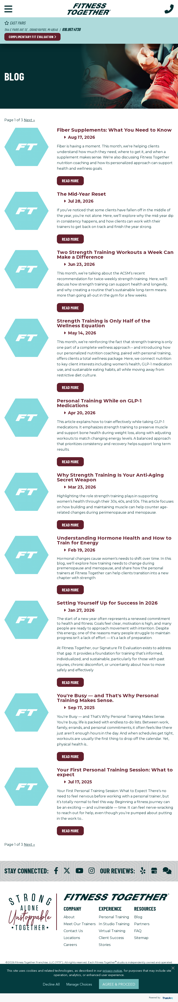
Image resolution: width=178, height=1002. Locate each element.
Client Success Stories (111, 941)
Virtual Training (112, 931)
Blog (138, 917)
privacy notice (112, 970)
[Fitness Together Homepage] (89, 8)
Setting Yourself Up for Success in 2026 (107, 603)
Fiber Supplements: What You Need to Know (114, 130)
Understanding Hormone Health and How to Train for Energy (114, 540)
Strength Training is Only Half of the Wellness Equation (103, 323)
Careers (70, 945)
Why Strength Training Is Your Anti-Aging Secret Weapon (110, 477)
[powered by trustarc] (167, 998)
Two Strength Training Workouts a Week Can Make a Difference (115, 254)
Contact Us (73, 931)
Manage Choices (79, 984)
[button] (8, 8)
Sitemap (141, 938)
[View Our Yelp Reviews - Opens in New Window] (143, 870)
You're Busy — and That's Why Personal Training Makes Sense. (107, 698)
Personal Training (114, 917)
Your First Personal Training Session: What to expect (115, 772)
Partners (141, 924)
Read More (70, 180)
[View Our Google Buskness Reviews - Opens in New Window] (154, 871)
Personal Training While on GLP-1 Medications (99, 403)
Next (29, 120)
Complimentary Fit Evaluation (31, 37)
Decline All (51, 984)
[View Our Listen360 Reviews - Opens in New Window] (167, 870)
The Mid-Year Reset (81, 194)
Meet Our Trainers (80, 924)
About (69, 917)
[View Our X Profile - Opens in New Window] (67, 870)
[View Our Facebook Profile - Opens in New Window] (56, 870)
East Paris (17, 22)
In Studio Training (114, 924)
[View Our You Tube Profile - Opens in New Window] (79, 870)
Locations (72, 938)
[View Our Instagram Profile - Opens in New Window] (91, 870)
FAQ (138, 931)
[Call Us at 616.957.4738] (169, 8)
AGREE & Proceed (118, 984)
